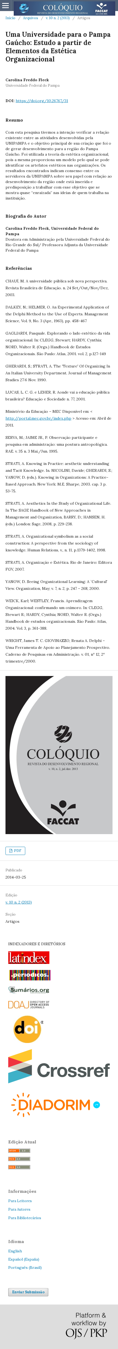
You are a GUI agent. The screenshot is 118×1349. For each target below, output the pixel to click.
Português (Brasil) (25, 1267)
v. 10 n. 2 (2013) (58, 18)
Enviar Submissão (28, 1292)
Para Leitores (20, 1201)
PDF (17, 850)
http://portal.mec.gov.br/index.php (38, 418)
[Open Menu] (5, 5)
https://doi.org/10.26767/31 (42, 100)
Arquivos (30, 18)
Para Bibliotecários (24, 1218)
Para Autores (19, 1209)
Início (10, 18)
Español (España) (23, 1259)
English (15, 1251)
